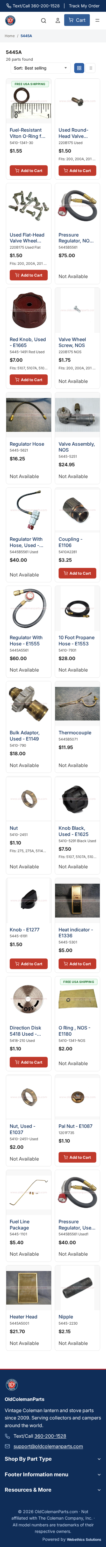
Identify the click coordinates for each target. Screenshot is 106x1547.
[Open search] (43, 21)
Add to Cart (31, 170)
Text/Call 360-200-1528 (36, 5)
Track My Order (84, 5)
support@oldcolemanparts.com (48, 1446)
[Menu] (97, 20)
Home (10, 36)
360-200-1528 (50, 1436)
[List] (90, 68)
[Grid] (79, 68)
